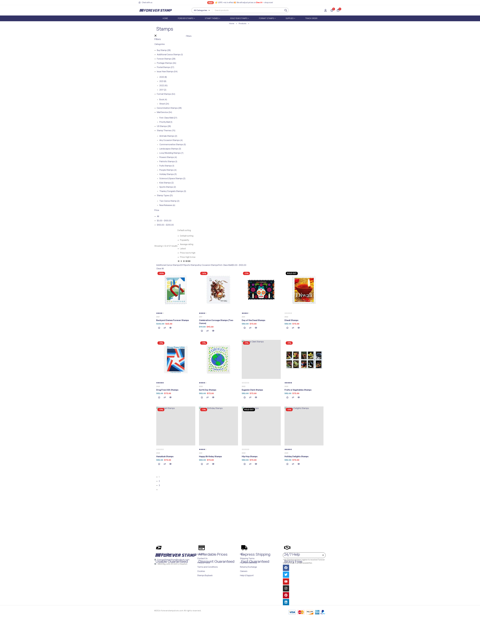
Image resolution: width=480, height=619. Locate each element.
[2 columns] (181, 261)
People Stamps (167, 170)
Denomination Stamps (169, 108)
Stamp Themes (166, 130)
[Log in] (325, 10)
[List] (179, 261)
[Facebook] (286, 568)
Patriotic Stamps (168, 161)
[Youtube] (286, 581)
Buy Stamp (164, 50)
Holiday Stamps (168, 174)
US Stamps (164, 126)
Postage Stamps (166, 63)
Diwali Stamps (291, 320)
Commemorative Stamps (172, 144)
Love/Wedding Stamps (171, 153)
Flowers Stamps (168, 157)
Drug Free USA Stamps (167, 390)
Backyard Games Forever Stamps (172, 320)
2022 (163, 85)
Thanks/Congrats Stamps (172, 191)
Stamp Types (165, 195)
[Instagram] (286, 588)
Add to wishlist (159, 328)
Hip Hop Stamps (250, 456)
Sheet (164, 103)
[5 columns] (189, 261)
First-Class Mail (168, 117)
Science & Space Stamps (172, 178)
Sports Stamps (167, 187)
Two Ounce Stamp (169, 201)
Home (231, 23)
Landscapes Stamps (170, 148)
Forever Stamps (166, 58)
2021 (162, 81)
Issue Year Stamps (167, 71)
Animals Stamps (168, 136)
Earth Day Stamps (207, 390)
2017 (162, 89)
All (158, 216)
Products (242, 23)
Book (163, 99)
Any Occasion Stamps (171, 140)
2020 (163, 77)
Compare (165, 328)
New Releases (167, 205)
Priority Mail (165, 122)
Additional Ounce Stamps (170, 54)
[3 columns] (184, 261)
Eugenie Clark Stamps (252, 390)
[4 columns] (186, 261)
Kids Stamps (166, 182)
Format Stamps (166, 94)
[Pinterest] (286, 595)
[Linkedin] (286, 602)
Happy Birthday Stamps (210, 456)
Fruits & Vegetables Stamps (298, 390)
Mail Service (164, 112)
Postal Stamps (165, 67)
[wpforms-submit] (323, 555)
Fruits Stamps (166, 165)
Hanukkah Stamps (165, 456)
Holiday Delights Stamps (296, 456)
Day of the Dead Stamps (253, 320)
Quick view (170, 328)
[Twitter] (286, 575)
